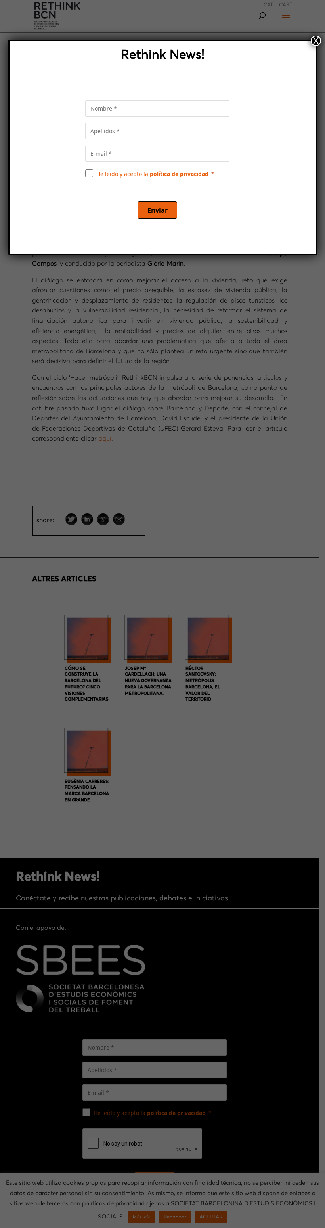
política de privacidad (179, 174)
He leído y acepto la (152, 174)
